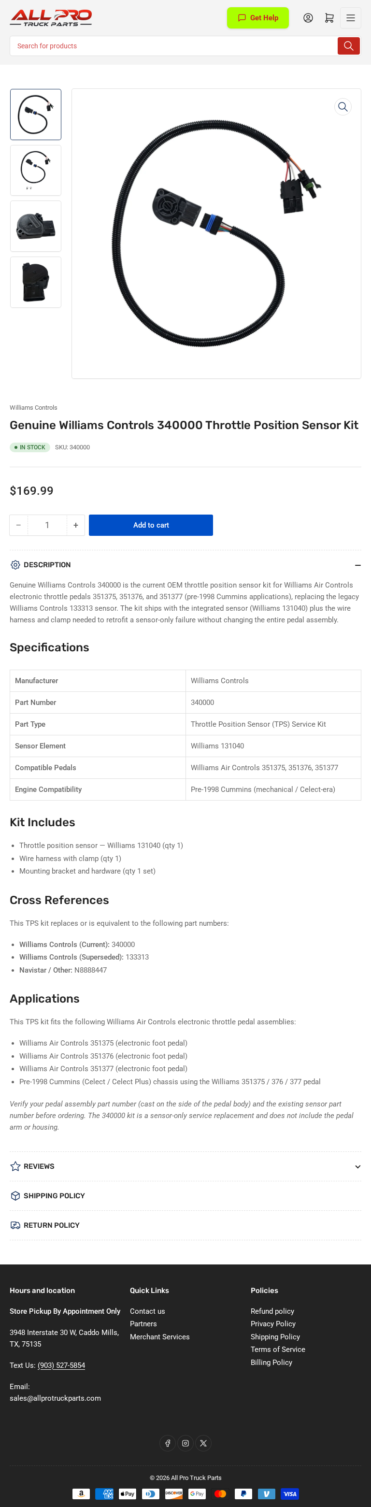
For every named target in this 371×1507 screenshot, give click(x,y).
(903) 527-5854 (61, 1365)
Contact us (147, 1311)
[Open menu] (350, 18)
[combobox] (185, 46)
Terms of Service (278, 1349)
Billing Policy (271, 1362)
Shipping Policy (275, 1337)
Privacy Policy (273, 1324)
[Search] (348, 46)
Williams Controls (33, 407)
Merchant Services (160, 1337)
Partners (143, 1324)
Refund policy (272, 1311)
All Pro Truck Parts (196, 1477)
